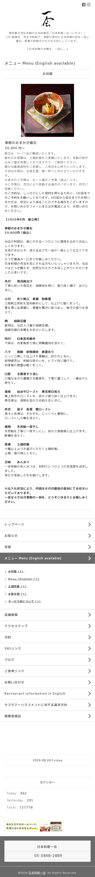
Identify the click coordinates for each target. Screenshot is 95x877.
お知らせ (11, 536)
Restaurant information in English (34, 693)
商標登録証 (12, 716)
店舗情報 (11, 615)
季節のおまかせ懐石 (21, 142)
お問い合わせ (14, 682)
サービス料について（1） (25, 601)
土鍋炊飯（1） (17, 586)
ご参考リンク (14, 671)
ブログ (9, 660)
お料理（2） (16, 571)
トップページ (14, 524)
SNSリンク (12, 648)
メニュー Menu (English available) (32, 558)
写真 (7, 547)
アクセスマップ (16, 626)
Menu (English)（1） (24, 579)
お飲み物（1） (17, 594)
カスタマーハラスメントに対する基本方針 (35, 705)
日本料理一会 (37, 873)
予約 (7, 637)
